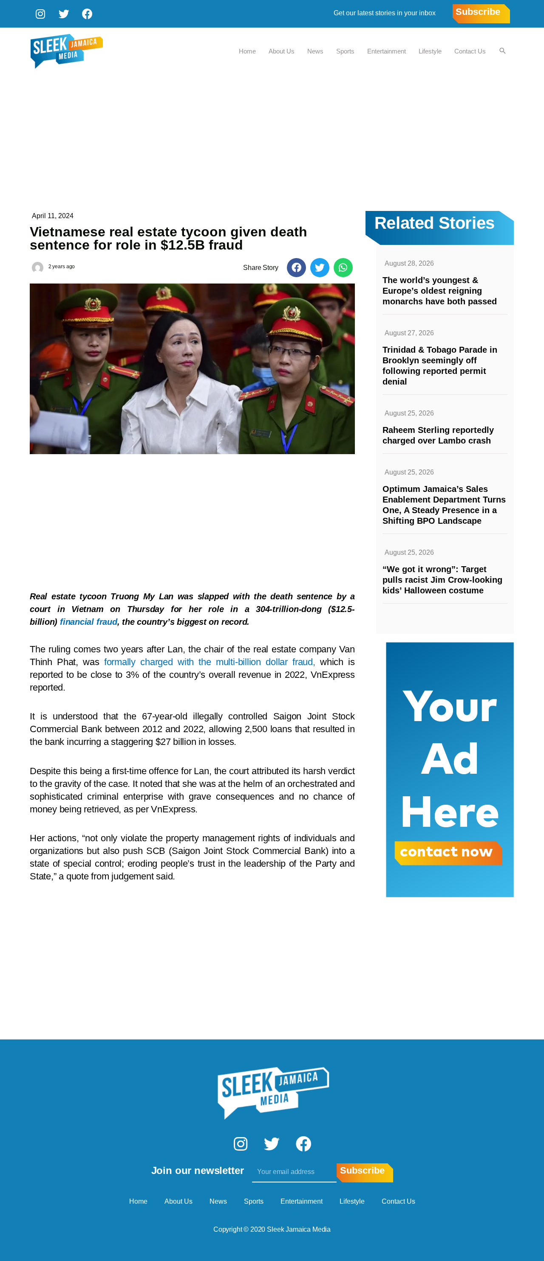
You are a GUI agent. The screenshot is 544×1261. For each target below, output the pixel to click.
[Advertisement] (272, 138)
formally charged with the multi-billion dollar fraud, (209, 662)
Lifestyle (430, 51)
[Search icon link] (503, 51)
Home (247, 51)
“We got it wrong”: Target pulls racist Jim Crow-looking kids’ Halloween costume (442, 580)
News (315, 51)
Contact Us (470, 51)
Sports (345, 51)
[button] (296, 267)
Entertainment (386, 51)
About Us (282, 51)
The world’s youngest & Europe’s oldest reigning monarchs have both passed (439, 290)
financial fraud (88, 621)
